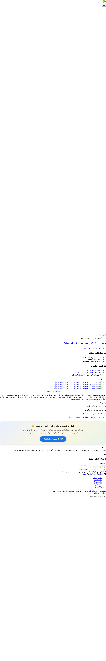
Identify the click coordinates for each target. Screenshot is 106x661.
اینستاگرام (93, 474)
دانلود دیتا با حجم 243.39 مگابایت (89, 372)
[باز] (104, 5)
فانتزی (95, 348)
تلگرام (101, 474)
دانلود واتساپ (97, 484)
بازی (96, 335)
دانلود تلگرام (98, 480)
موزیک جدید (98, 486)
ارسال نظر (82, 469)
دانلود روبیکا (98, 482)
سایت (93, 491)
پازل (100, 348)
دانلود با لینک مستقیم (93, 370)
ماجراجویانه (87, 348)
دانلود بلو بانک (97, 478)
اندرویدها (98, 1)
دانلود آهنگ (98, 487)
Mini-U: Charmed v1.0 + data (85, 343)
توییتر (85, 474)
